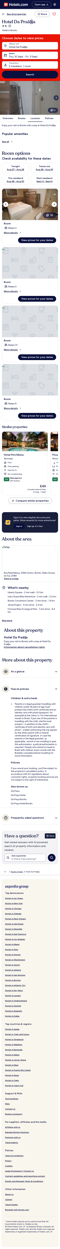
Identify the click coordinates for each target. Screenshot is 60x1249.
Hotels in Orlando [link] (13, 913)
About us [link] (9, 1194)
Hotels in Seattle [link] (13, 1006)
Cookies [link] (9, 1166)
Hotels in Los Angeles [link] (15, 939)
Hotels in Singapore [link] (14, 1039)
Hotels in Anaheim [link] (13, 1011)
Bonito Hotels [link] (17, 871)
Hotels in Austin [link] (12, 965)
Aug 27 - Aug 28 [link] (15, 169)
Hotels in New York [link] (14, 903)
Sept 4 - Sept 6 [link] (44, 181)
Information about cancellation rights (24, 647)
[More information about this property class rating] (9, 26)
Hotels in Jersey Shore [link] (15, 1060)
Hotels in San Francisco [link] (15, 934)
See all (5, 141)
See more (7, 620)
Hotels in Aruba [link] (12, 1029)
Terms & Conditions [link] (14, 1155)
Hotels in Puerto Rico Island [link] (18, 1070)
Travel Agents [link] (11, 1142)
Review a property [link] (13, 1114)
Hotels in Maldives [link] (13, 1044)
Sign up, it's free (35, 526)
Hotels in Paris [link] (11, 949)
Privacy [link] (8, 1161)
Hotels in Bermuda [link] (13, 1049)
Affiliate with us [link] (12, 1127)
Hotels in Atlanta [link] (13, 970)
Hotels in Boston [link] (13, 980)
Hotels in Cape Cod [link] (14, 1085)
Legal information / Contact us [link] (19, 1171)
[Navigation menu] (54, 4)
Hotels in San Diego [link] (14, 924)
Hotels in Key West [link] (14, 990)
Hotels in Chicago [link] (13, 908)
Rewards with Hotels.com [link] (17, 1210)
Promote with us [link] (13, 1137)
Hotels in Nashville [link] (13, 929)
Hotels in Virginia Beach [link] (16, 1000)
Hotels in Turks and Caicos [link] (17, 1034)
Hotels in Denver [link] (13, 954)
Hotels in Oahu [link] (12, 1080)
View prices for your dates (37, 240)
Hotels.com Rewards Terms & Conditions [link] (24, 1181)
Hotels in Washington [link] (15, 960)
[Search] (52, 858)
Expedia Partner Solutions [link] (17, 1132)
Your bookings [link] (11, 1098)
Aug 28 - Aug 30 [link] (15, 181)
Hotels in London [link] (13, 995)
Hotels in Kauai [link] (12, 1075)
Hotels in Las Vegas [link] (14, 898)
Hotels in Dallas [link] (12, 1016)
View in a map (11, 578)
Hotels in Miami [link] (12, 944)
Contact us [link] (10, 1109)
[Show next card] (56, 97)
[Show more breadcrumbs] (5, 872)
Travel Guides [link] (11, 1204)
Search (30, 74)
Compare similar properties (32, 500)
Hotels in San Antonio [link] (15, 975)
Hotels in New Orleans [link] (15, 919)
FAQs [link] (7, 1104)
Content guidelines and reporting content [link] (25, 1176)
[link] (54, 14)
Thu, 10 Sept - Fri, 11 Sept (23, 56)
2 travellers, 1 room (20, 66)
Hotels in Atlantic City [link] (15, 985)
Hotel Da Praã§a (18, 47)
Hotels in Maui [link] (11, 1065)
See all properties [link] (16, 14)
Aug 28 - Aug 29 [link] (44, 169)
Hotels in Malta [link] (12, 1055)
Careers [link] (8, 1199)
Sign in (19, 526)
